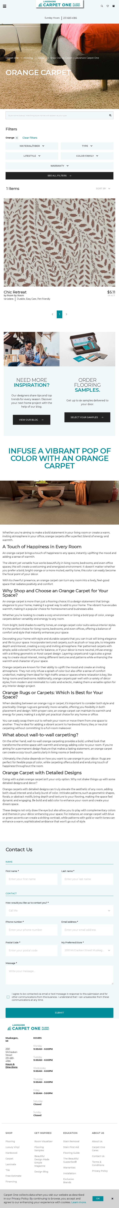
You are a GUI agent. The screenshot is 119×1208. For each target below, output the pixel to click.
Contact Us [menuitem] (98, 1156)
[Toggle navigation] (4, 6)
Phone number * (15, 922)
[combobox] (56, 115)
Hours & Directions (12, 1066)
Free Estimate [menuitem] (13, 1175)
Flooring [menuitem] (10, 1141)
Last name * (67, 871)
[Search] (110, 115)
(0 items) (113, 6)
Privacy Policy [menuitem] (100, 1170)
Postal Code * (13, 942)
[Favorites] (108, 6)
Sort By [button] (101, 188)
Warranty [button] (57, 165)
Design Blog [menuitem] (41, 1171)
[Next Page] (66, 314)
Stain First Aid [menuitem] (71, 1147)
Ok (97, 1198)
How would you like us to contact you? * (27, 903)
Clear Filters (29, 137)
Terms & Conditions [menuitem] (98, 1163)
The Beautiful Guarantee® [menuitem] (70, 1160)
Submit (59, 1012)
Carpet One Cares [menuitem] (98, 1149)
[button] (102, 6)
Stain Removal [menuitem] (71, 1141)
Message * (11, 963)
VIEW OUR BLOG (28, 419)
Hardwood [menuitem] (11, 1152)
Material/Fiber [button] (30, 146)
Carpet (41, 58)
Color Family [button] (85, 155)
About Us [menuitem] (97, 1141)
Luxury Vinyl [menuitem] (12, 1147)
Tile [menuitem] (8, 1170)
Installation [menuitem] (69, 1173)
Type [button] (85, 146)
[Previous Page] (52, 314)
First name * (12, 871)
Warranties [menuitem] (69, 1167)
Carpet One (12, 58)
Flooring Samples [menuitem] (39, 1149)
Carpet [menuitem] (9, 1158)
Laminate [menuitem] (11, 1164)
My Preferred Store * (72, 942)
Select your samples (84, 417)
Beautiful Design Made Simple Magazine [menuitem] (41, 1161)
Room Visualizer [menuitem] (43, 1141)
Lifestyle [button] (30, 155)
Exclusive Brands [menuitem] (68, 1181)
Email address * (69, 922)
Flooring (28, 58)
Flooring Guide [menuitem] (71, 1152)
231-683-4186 (70, 18)
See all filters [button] (57, 175)
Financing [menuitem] (11, 1181)
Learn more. (78, 1202)
